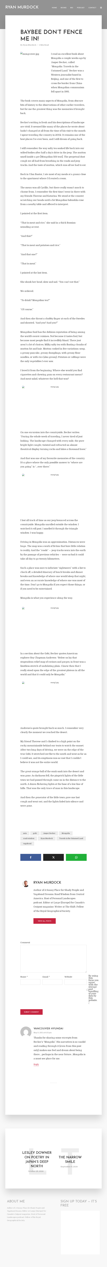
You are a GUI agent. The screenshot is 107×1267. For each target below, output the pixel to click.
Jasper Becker (49, 833)
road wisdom (28, 838)
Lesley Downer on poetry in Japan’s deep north (37, 1159)
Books (63, 8)
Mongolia (66, 833)
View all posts (44, 921)
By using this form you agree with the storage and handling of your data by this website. (93, 989)
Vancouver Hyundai (48, 1029)
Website (68, 977)
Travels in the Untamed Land (71, 838)
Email (46, 977)
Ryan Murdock (21, 7)
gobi (35, 833)
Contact (92, 8)
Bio (71, 8)
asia (25, 833)
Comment (25, 942)
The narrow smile (70, 1160)
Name (24, 977)
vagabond (27, 844)
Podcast (81, 8)
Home (54, 8)
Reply (36, 1064)
